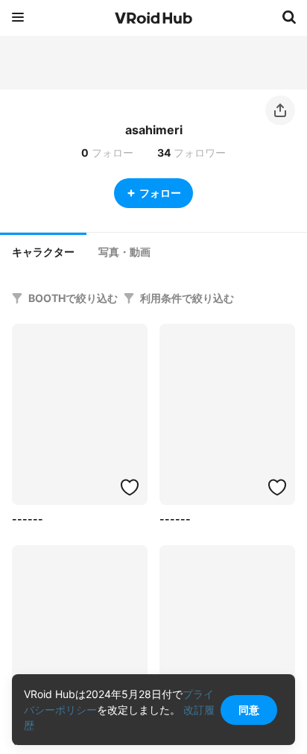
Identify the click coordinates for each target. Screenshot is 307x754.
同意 (248, 709)
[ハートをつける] (130, 487)
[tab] (43, 250)
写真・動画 (124, 252)
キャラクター (43, 252)
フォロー (160, 192)
